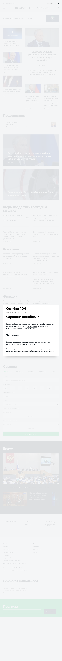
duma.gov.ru (23, 351)
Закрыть (53, 3)
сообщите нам (32, 326)
